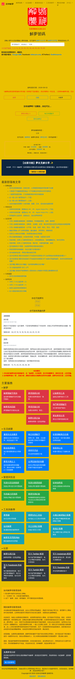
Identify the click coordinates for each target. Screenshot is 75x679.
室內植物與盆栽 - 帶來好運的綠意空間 (22, 252)
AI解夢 (60, 97)
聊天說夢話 (37, 119)
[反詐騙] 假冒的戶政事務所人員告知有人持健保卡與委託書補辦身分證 (33, 271)
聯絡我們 (32, 676)
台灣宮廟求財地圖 (36, 461)
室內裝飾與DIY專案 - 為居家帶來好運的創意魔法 (26, 246)
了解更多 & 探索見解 (37, 172)
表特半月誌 (33, 450)
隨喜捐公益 (58, 448)
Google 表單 (16, 54)
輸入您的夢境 (9, 662)
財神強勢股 (58, 482)
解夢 (14, 97)
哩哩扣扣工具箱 (35, 515)
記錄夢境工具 (59, 393)
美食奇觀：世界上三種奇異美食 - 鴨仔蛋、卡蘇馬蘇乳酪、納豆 (31, 243)
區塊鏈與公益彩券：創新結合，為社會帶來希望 (25, 215)
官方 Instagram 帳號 (62, 554)
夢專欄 (6, 515)
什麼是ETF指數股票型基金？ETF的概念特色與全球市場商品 (30, 191)
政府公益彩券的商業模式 (18, 288)
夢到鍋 (37, 301)
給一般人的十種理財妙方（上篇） (21, 201)
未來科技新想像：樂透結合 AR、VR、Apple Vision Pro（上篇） (31, 212)
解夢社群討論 (34, 418)
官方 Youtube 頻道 (61, 567)
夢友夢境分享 (59, 415)
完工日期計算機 (35, 526)
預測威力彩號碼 (10, 494)
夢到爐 (37, 305)
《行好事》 (34, 147)
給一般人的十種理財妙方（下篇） (21, 197)
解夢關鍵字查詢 (10, 393)
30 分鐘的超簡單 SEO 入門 (18, 267)
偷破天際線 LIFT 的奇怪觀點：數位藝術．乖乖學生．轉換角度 (31, 230)
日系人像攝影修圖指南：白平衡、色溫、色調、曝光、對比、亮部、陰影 (34, 227)
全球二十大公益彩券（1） (18, 285)
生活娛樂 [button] (28, 3)
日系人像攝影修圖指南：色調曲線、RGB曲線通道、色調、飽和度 (32, 221)
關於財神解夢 (61, 4)
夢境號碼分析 (34, 393)
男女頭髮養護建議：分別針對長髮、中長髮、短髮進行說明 (29, 237)
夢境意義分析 (34, 407)
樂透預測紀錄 (34, 494)
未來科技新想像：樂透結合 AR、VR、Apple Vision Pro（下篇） (31, 209)
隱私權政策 (42, 676)
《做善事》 (39, 149)
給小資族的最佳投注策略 (18, 291)
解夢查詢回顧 (9, 407)
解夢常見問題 (53, 41)
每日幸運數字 (49, 113)
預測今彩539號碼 (11, 482)
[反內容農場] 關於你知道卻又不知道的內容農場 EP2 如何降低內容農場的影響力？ (38, 256)
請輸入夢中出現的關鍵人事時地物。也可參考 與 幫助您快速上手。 (37, 41)
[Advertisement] (37, 71)
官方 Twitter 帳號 (36, 554)
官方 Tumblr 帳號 (36, 570)
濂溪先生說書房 (10, 434)
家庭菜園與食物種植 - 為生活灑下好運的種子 (25, 249)
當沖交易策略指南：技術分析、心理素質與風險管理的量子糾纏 (31, 188)
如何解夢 (7, 526)
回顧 (37, 97)
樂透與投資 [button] (39, 3)
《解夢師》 (27, 137)
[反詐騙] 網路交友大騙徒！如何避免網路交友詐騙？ (27, 264)
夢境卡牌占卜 (26, 113)
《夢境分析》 (43, 137)
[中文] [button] (69, 3)
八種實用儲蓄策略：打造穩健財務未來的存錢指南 (26, 194)
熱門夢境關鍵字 (60, 404)
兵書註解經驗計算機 (61, 515)
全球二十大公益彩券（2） (18, 282)
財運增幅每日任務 (37, 29)
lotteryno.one (36, 54)
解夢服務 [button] (19, 3)
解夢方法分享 (41, 41)
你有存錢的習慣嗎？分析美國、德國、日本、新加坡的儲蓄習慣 (31, 204)
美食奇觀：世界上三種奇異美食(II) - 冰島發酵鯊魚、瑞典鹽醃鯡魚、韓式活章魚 (37, 240)
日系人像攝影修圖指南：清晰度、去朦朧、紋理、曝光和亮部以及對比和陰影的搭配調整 (39, 224)
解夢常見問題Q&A (11, 537)
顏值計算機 (58, 528)
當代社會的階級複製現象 (18, 276)
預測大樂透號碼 (35, 482)
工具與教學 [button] (50, 3)
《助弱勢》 (45, 147)
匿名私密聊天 (9, 448)
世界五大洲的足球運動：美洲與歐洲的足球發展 (25, 234)
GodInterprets (56, 54)
